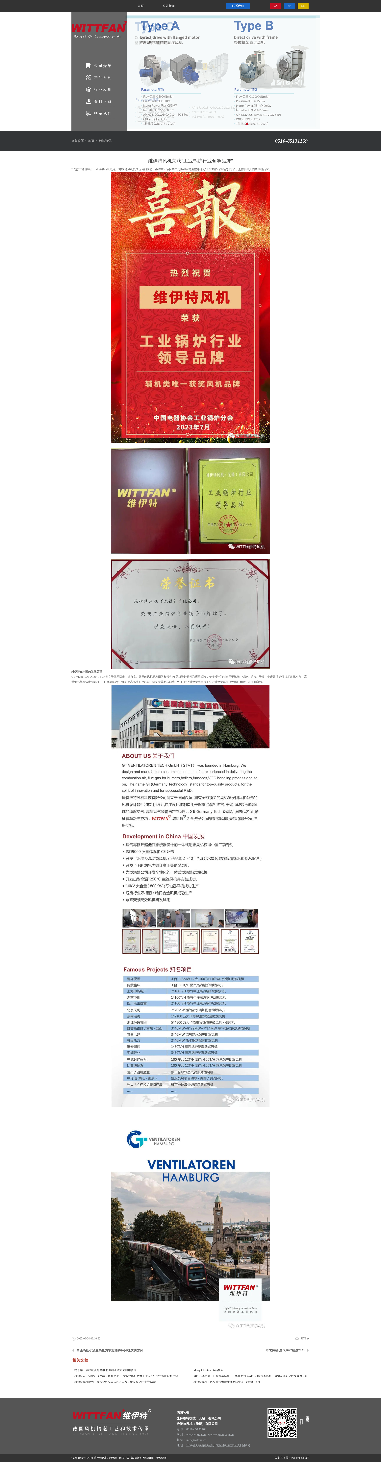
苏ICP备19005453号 (298, 1457)
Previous (7, 71)
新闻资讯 (105, 141)
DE (303, 5)
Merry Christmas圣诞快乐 (208, 1370)
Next (374, 71)
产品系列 (103, 78)
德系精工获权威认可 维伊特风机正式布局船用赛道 (105, 1370)
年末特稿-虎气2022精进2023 (285, 1350)
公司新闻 (169, 6)
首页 (141, 6)
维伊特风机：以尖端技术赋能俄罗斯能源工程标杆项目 (226, 1382)
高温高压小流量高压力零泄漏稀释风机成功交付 (109, 1350)
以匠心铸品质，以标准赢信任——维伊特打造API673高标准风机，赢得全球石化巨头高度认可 (250, 1376)
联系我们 (103, 113)
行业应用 (103, 90)
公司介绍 (103, 66)
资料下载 (103, 101)
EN (289, 5)
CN (276, 5)
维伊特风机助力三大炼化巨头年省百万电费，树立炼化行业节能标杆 (116, 1382)
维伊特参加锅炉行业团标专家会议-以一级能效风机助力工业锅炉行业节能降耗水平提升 (127, 1376)
